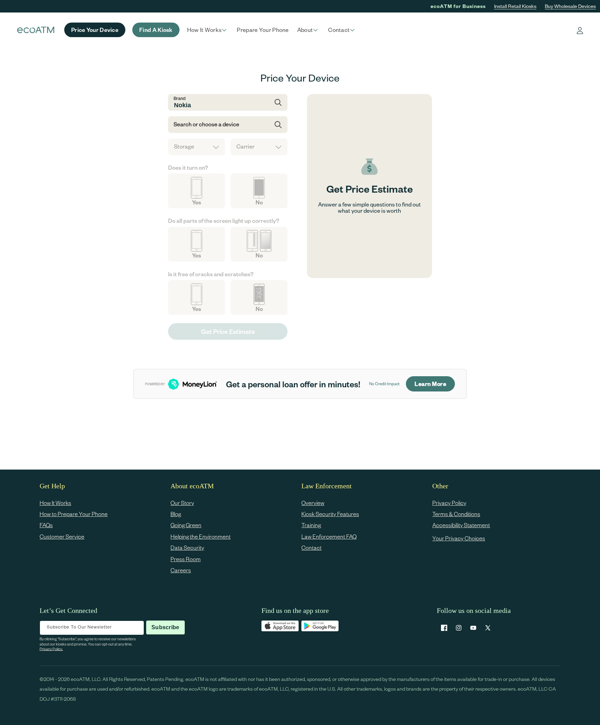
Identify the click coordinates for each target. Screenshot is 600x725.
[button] (208, 29)
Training (311, 525)
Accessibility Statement (461, 525)
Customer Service (62, 536)
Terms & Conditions (456, 513)
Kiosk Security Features (330, 513)
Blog (175, 513)
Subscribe (165, 627)
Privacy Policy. (51, 648)
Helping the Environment (200, 536)
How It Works (55, 502)
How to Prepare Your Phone (74, 513)
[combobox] (228, 102)
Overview (312, 502)
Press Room (185, 559)
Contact (311, 547)
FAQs (46, 525)
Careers (180, 570)
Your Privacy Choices (458, 538)
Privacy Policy (449, 502)
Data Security (187, 547)
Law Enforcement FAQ (329, 536)
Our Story (182, 502)
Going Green (185, 525)
